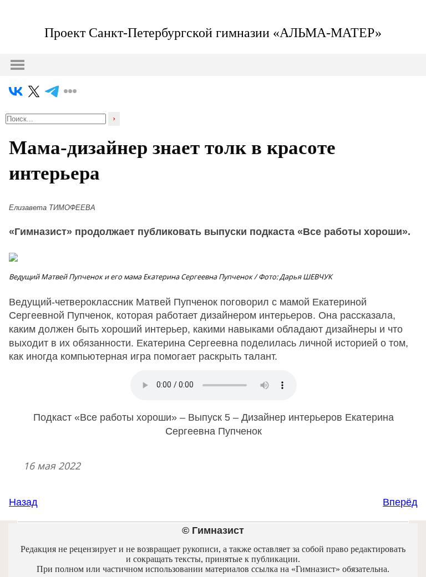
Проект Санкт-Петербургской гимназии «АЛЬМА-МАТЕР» (213, 32)
